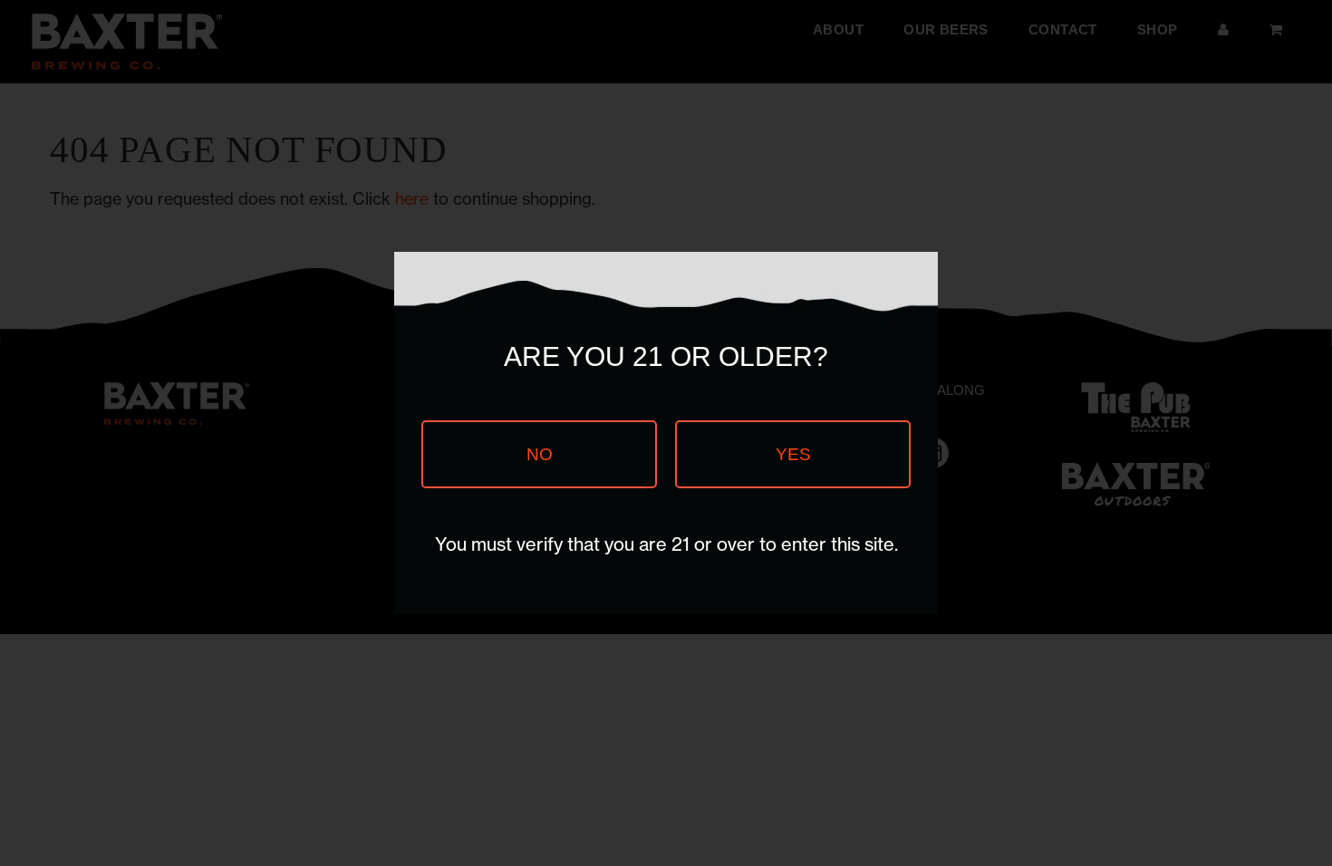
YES (793, 454)
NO (539, 454)
